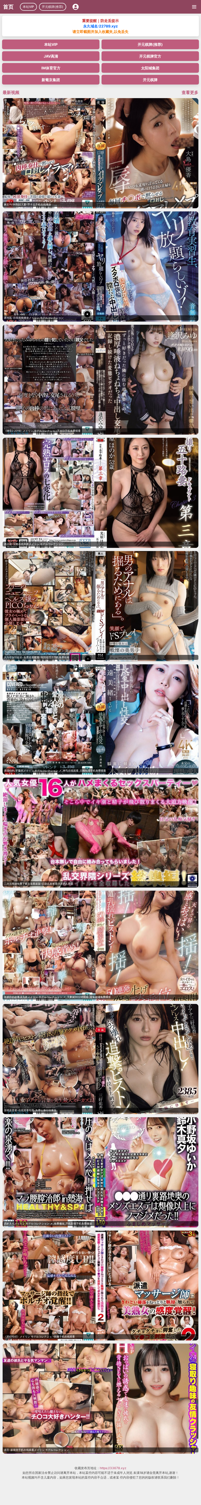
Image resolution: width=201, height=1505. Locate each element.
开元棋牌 (150, 79)
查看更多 (190, 92)
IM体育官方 (50, 68)
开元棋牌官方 (150, 56)
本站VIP (28, 7)
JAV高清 (51, 56)
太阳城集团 (150, 68)
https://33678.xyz (113, 1468)
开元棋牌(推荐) (52, 7)
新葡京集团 (51, 79)
